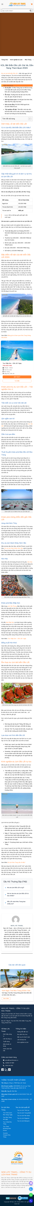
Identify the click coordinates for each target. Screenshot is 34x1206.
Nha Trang (28, 59)
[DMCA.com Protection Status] (11, 1198)
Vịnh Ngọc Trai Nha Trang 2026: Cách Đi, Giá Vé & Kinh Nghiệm (16, 990)
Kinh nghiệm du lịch (16, 59)
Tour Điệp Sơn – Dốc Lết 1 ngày (17, 638)
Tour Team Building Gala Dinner (7, 1128)
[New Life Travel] (17, 4)
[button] (2, 4)
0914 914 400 (9, 1065)
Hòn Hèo (29, 562)
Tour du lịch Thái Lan (23, 1110)
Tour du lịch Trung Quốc (24, 1113)
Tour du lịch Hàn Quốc (23, 1115)
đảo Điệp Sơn (10, 622)
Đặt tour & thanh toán (23, 1037)
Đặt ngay (17, 377)
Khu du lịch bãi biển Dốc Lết (9, 73)
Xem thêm (6, 998)
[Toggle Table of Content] (29, 118)
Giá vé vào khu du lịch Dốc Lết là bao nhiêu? (18, 894)
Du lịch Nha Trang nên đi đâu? (16, 862)
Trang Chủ (4, 59)
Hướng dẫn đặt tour (22, 1031)
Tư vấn (17, 381)
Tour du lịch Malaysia (23, 1121)
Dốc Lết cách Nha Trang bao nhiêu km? (16, 903)
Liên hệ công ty (7, 1039)
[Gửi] (30, 10)
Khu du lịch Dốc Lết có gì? (15, 887)
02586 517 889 (9, 1063)
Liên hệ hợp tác (21, 1039)
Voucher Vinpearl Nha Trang (6, 1135)
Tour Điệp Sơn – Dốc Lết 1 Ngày (12, 363)
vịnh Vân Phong (12, 606)
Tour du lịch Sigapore (23, 1118)
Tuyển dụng (6, 1041)
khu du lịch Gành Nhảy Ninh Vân (13, 548)
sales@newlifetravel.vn (11, 1060)
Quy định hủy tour (22, 1034)
